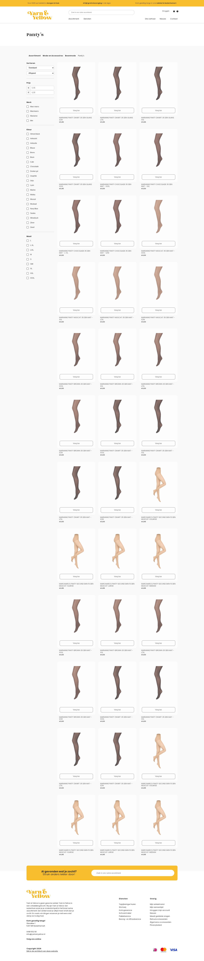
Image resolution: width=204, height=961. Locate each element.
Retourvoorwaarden (159, 919)
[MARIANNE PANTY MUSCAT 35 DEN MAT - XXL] (76, 284)
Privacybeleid (156, 925)
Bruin (32, 157)
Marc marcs (34, 107)
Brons (32, 152)
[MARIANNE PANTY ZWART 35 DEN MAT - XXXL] (117, 418)
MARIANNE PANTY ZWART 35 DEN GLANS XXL (157, 118)
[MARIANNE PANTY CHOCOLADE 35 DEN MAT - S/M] (117, 218)
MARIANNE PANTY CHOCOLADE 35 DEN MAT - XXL (156, 185)
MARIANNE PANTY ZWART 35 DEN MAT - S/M (116, 518)
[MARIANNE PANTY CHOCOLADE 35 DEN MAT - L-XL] (76, 218)
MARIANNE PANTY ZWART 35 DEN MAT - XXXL (116, 452)
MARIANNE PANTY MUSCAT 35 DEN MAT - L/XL (117, 318)
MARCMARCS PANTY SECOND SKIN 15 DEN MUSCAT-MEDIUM (158, 585)
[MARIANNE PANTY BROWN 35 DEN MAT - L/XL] (158, 351)
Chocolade (34, 166)
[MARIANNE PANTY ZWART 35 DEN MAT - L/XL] (76, 484)
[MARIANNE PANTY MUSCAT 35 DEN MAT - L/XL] (117, 284)
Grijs (32, 181)
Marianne (33, 116)
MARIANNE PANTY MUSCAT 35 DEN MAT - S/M (158, 318)
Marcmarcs (34, 111)
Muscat (33, 199)
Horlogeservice (125, 910)
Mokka (32, 195)
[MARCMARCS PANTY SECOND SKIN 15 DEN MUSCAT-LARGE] (117, 551)
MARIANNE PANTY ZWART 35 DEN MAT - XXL (157, 452)
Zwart (32, 227)
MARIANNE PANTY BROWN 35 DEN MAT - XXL (116, 385)
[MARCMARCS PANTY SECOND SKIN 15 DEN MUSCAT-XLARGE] (76, 551)
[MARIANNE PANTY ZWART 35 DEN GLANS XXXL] (76, 151)
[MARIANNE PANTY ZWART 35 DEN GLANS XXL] (158, 85)
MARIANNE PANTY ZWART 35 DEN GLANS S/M (75, 118)
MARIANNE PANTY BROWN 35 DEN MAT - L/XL (157, 385)
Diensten (87, 19)
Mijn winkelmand (157, 904)
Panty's (81, 55)
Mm (31, 121)
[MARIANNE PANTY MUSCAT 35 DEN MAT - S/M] (158, 284)
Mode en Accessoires (53, 55)
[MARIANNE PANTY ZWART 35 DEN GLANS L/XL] (117, 85)
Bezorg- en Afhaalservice (130, 919)
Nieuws (163, 19)
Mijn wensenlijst (156, 907)
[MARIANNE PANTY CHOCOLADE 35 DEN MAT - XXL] (158, 151)
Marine (33, 190)
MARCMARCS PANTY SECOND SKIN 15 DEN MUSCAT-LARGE (117, 585)
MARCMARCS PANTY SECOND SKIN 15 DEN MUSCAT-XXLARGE (158, 518)
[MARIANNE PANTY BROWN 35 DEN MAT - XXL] (117, 351)
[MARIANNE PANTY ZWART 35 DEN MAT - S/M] (117, 484)
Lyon (32, 185)
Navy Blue (34, 209)
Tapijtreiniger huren (127, 904)
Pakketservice (125, 916)
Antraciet (33, 138)
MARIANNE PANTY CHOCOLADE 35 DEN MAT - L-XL (74, 252)
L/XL (32, 250)
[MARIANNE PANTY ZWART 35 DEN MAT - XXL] (158, 418)
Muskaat (33, 204)
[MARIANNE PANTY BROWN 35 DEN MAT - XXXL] (76, 351)
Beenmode (70, 55)
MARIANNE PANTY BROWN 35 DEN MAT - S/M (75, 452)
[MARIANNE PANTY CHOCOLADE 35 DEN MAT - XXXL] (117, 151)
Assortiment (74, 19)
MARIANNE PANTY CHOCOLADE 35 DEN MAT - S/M (115, 252)
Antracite (33, 143)
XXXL (32, 278)
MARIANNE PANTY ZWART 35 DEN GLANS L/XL (116, 118)
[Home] (40, 14)
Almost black (35, 134)
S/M (31, 264)
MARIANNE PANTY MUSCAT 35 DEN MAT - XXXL (158, 252)
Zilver (32, 223)
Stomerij (122, 907)
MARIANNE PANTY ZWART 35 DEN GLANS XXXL (75, 185)
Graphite (33, 176)
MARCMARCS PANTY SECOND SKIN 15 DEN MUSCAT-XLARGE (76, 585)
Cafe (32, 162)
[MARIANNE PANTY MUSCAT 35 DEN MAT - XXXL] (158, 218)
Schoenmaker (125, 913)
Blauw (32, 148)
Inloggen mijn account (160, 910)
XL (31, 269)
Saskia (32, 213)
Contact (173, 19)
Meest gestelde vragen (160, 916)
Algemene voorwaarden (160, 922)
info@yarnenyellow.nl (36, 934)
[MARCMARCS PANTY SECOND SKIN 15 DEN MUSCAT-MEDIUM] (158, 551)
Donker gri (34, 171)
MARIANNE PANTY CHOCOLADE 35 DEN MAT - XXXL (115, 185)
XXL (31, 273)
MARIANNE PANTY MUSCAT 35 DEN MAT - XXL (76, 318)
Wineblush (34, 218)
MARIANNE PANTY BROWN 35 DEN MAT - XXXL (75, 385)
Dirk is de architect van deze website (42, 951)
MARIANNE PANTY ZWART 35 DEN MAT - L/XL (75, 518)
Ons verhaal (150, 19)
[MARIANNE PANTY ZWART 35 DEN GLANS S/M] (76, 85)
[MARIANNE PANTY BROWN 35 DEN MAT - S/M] (76, 418)
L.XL (32, 245)
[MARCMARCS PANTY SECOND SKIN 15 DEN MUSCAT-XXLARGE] (158, 484)
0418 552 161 (32, 931)
